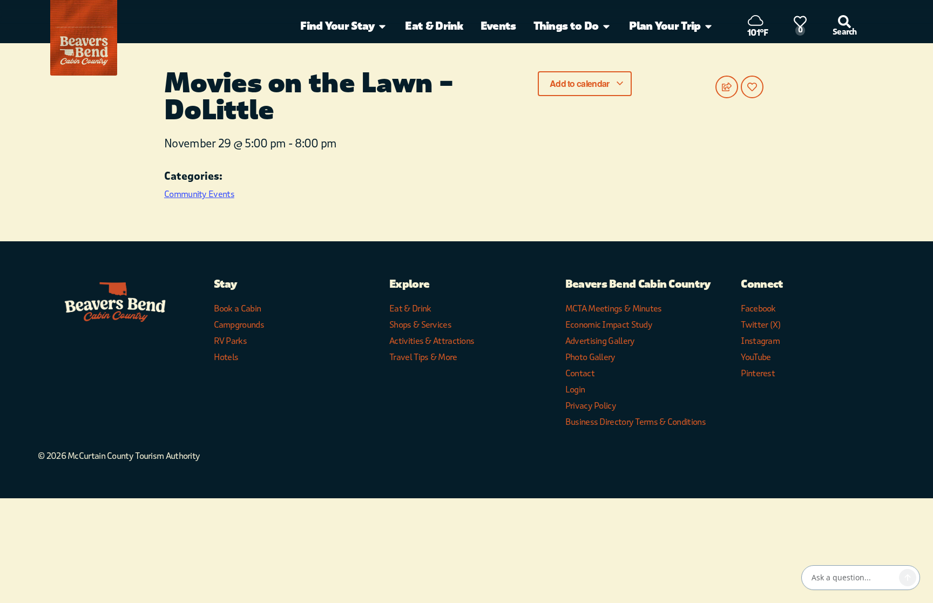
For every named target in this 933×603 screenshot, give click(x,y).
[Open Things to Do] (606, 26)
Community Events (199, 194)
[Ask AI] (907, 577)
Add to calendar (580, 83)
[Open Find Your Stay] (382, 26)
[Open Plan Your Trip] (708, 26)
